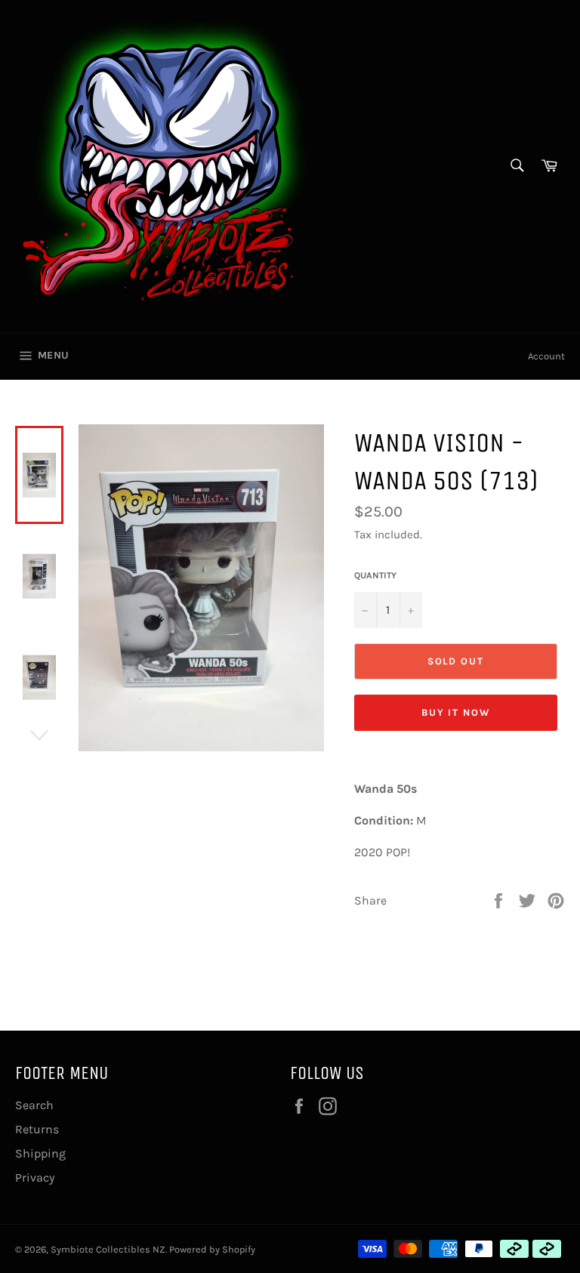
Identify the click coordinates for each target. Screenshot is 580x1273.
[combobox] (516, 166)
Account (546, 356)
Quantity (375, 575)
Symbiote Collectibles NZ (108, 1249)
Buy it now (456, 712)
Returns (37, 1129)
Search (34, 1105)
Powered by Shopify (212, 1249)
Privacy (34, 1177)
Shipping (40, 1153)
